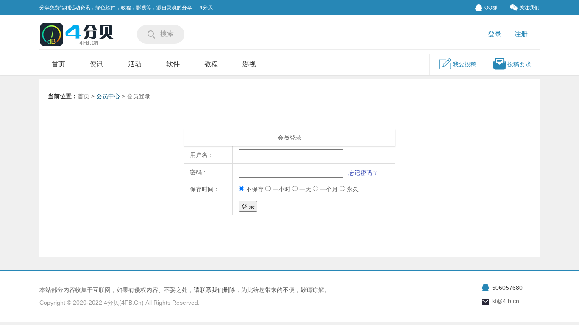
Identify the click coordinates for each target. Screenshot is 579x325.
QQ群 (490, 8)
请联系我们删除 (214, 289)
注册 (521, 34)
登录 (494, 34)
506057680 (507, 287)
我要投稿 (464, 64)
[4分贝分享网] (77, 35)
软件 (173, 64)
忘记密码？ (363, 172)
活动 (135, 64)
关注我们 (529, 8)
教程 (211, 64)
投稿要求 (519, 64)
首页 (58, 64)
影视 (249, 64)
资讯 (96, 64)
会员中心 (108, 96)
